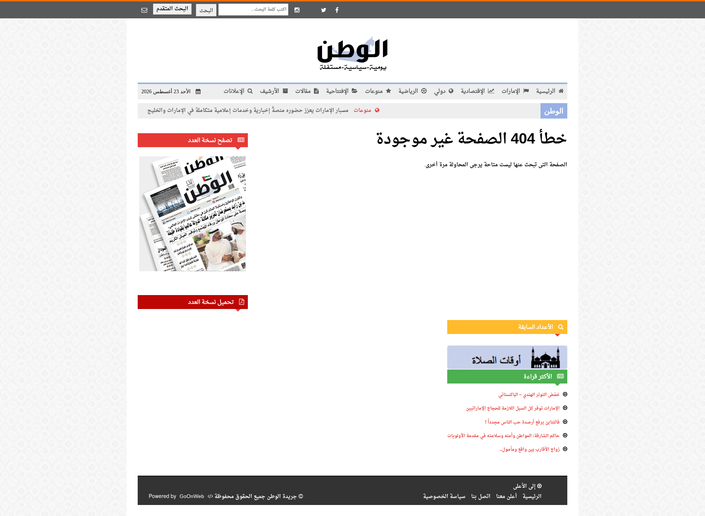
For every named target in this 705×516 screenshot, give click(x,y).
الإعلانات (235, 91)
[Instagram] (297, 9)
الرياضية (408, 91)
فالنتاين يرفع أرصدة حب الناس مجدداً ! (522, 422)
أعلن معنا (506, 497)
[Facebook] (336, 9)
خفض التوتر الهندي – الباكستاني (529, 395)
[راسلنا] (144, 9)
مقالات (303, 91)
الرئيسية (546, 91)
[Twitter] (323, 9)
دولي (440, 91)
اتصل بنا (481, 497)
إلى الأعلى (525, 486)
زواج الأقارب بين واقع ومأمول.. (530, 450)
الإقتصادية (473, 91)
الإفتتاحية (338, 91)
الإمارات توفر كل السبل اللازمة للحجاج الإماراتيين (513, 408)
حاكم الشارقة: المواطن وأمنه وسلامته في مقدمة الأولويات (503, 436)
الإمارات (511, 91)
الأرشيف (270, 91)
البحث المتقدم (172, 9)
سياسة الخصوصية (444, 497)
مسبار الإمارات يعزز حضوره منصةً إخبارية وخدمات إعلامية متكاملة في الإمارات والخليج (265, 111)
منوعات (374, 91)
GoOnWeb (192, 497)
